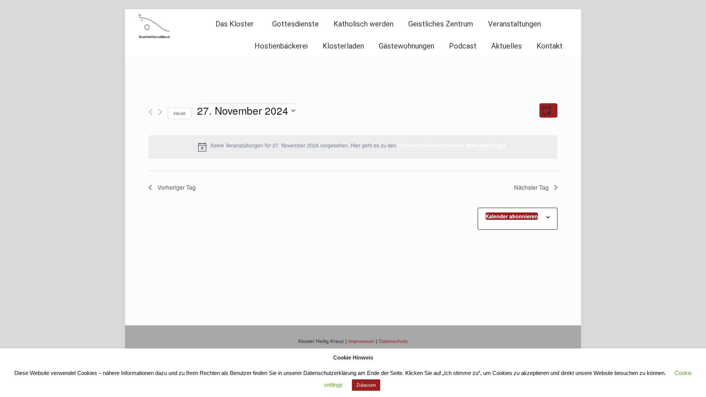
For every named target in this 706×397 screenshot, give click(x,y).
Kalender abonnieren (511, 216)
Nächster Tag (531, 187)
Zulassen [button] (366, 385)
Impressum (361, 341)
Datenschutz (393, 341)
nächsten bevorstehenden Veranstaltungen (452, 145)
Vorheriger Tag (176, 187)
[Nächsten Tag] (160, 111)
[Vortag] (151, 111)
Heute (180, 113)
